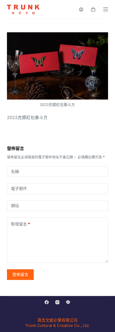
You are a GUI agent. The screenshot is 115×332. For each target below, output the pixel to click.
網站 (15, 205)
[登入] (81, 9)
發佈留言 (20, 274)
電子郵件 (19, 188)
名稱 (15, 171)
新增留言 (20, 224)
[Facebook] (47, 302)
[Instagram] (57, 302)
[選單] (105, 9)
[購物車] (93, 9)
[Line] (68, 302)
